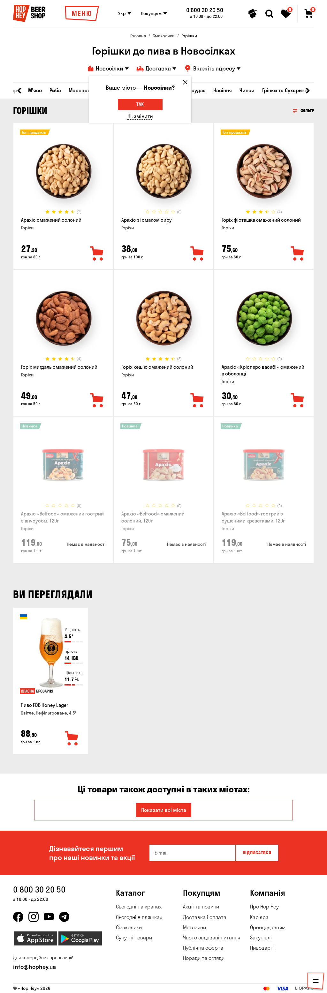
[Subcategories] (315, 982)
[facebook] (18, 917)
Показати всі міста (163, 810)
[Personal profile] (252, 14)
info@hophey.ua (34, 966)
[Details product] (63, 171)
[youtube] (49, 917)
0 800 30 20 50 (204, 10)
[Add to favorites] (97, 254)
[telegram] (64, 917)
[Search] (269, 14)
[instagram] (33, 917)
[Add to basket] (72, 738)
